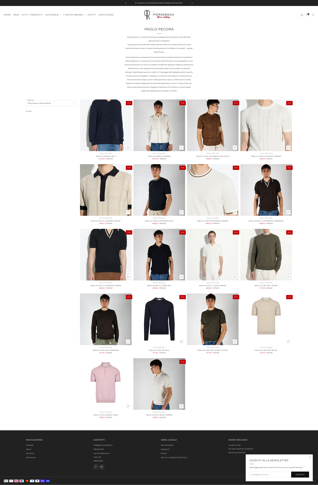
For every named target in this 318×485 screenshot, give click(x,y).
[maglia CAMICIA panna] (159, 125)
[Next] (192, 3)
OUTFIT (92, 15)
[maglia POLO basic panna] (159, 384)
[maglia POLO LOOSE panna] (212, 254)
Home (7, 15)
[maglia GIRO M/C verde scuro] (212, 319)
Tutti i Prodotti (32, 15)
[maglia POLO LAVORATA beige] (106, 190)
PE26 (16, 15)
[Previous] (125, 3)
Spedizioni (165, 449)
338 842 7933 (99, 449)
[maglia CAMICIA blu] (106, 125)
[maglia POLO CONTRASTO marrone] (266, 190)
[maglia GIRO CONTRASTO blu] (159, 190)
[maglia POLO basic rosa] (106, 384)
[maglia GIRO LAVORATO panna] (266, 125)
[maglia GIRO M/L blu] (159, 319)
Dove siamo (106, 15)
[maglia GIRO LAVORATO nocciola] (212, 125)
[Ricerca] (313, 15)
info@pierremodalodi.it (103, 445)
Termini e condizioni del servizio (174, 457)
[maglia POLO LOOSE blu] (159, 254)
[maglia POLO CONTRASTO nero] (106, 254)
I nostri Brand (73, 15)
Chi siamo (30, 453)
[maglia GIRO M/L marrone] (106, 319)
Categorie (52, 15)
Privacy (164, 453)
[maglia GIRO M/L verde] (266, 254)
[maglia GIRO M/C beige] (266, 319)
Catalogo (29, 445)
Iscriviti (300, 474)
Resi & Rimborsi (167, 445)
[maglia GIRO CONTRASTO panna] (212, 190)
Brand (28, 449)
